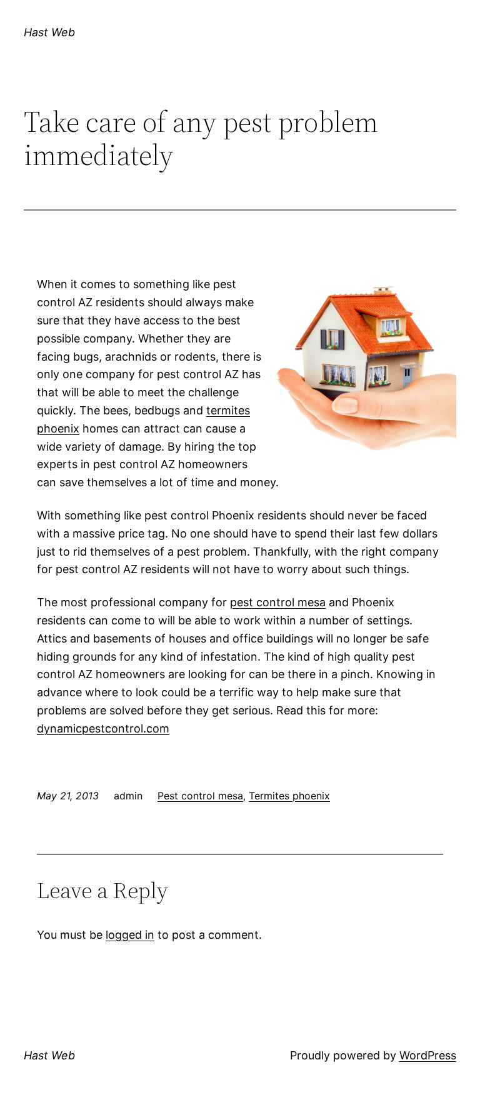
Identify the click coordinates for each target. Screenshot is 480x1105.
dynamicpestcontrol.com (103, 728)
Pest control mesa (200, 795)
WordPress (427, 1055)
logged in (130, 934)
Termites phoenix (289, 795)
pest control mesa (278, 602)
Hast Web (49, 32)
